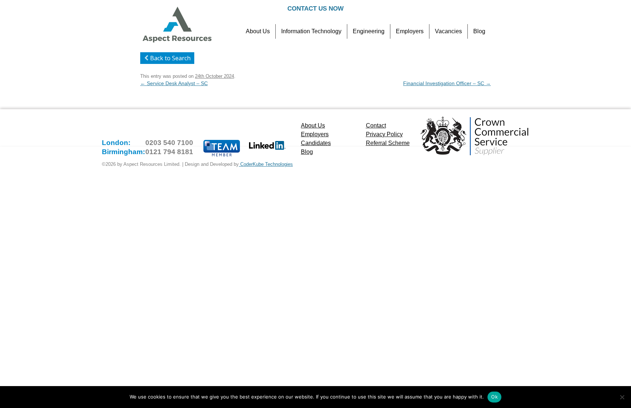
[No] (622, 397)
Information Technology (311, 31)
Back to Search (170, 58)
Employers (410, 31)
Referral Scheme (388, 143)
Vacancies (448, 31)
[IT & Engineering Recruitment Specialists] (176, 42)
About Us (258, 31)
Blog (479, 31)
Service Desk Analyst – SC (174, 83)
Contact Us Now (315, 8)
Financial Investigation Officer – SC (447, 83)
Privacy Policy (384, 134)
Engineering (369, 31)
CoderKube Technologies (266, 164)
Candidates (316, 143)
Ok (494, 397)
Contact (376, 125)
